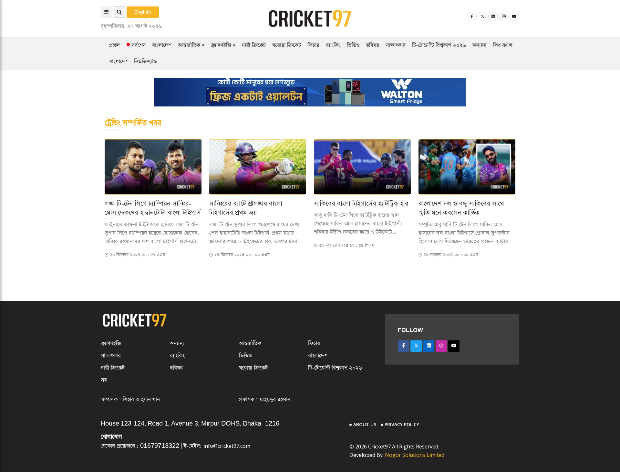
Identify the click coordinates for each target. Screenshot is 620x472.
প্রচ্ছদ (114, 45)
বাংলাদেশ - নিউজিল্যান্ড (133, 61)
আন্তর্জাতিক (190, 45)
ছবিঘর (372, 45)
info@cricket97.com (226, 445)
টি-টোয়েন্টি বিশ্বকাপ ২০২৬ (439, 45)
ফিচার (313, 45)
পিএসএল (502, 45)
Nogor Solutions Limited (414, 454)
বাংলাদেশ (161, 45)
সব (104, 380)
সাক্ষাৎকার (396, 45)
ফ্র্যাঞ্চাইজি (222, 45)
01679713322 (159, 446)
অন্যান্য (479, 45)
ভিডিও (353, 45)
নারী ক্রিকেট (254, 45)
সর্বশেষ (138, 45)
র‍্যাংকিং (333, 45)
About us (364, 424)
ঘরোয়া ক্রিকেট (286, 45)
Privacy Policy (402, 424)
